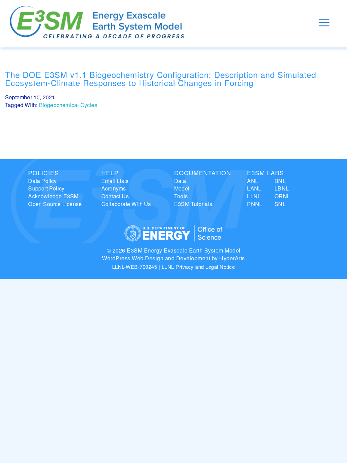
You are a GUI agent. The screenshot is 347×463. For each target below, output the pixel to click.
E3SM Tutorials (193, 204)
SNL (280, 204)
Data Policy (42, 181)
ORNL (282, 196)
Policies (43, 172)
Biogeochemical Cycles (68, 105)
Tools (181, 196)
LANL (254, 188)
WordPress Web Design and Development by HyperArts (173, 258)
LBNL (281, 188)
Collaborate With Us (126, 204)
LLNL (254, 196)
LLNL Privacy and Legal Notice (198, 266)
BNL (280, 181)
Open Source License (55, 204)
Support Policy (46, 188)
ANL (252, 181)
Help (110, 172)
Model (181, 188)
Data (180, 181)
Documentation (202, 172)
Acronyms (113, 188)
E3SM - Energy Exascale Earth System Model (97, 22)
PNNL (254, 204)
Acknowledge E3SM (53, 196)
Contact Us (115, 196)
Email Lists (114, 181)
